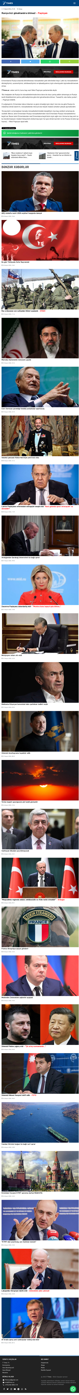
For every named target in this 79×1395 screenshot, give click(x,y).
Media (43, 1367)
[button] (69, 61)
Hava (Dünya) (6, 1370)
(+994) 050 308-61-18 (11, 1385)
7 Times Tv (5, 1362)
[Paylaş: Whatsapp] (50, 62)
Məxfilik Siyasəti (46, 1370)
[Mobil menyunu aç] (74, 3)
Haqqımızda (44, 1362)
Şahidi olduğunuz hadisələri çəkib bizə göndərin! (24, 133)
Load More (40, 1351)
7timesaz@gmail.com (11, 1380)
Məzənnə (5, 1372)
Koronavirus (6, 1365)
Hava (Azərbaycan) (8, 1367)
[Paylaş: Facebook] (11, 62)
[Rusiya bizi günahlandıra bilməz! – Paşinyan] (40, 37)
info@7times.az (9, 1382)
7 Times (48, 1377)
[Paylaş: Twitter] (30, 62)
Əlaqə (43, 1365)
